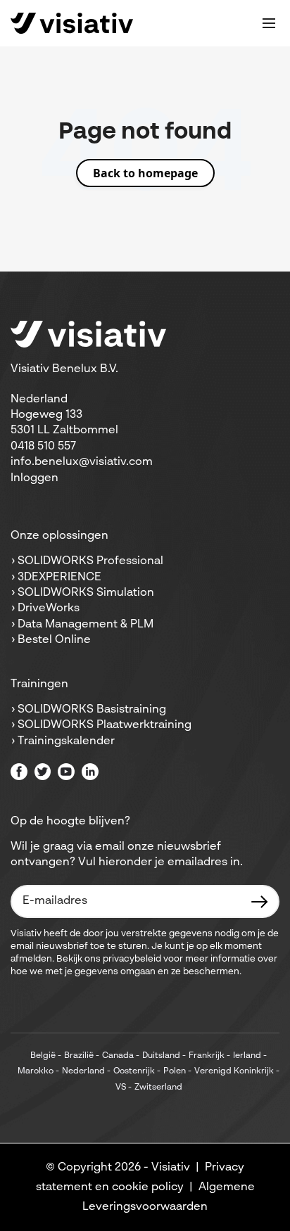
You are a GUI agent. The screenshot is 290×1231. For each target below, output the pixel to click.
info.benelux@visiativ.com (82, 462)
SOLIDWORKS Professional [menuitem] (90, 561)
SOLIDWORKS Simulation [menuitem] (86, 593)
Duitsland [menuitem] (161, 1056)
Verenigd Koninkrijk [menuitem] (234, 1071)
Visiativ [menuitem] (170, 1167)
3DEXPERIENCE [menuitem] (59, 577)
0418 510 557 (43, 446)
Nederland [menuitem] (83, 1071)
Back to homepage (145, 173)
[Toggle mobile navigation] (268, 23)
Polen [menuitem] (174, 1071)
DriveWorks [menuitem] (49, 608)
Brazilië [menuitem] (79, 1056)
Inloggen (34, 478)
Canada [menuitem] (118, 1056)
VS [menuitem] (120, 1087)
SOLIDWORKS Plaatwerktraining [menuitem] (104, 725)
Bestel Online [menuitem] (54, 640)
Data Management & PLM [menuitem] (85, 624)
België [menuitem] (43, 1056)
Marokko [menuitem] (35, 1071)
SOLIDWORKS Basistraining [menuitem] (92, 709)
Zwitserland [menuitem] (158, 1087)
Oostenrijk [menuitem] (134, 1071)
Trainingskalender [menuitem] (66, 741)
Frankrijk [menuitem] (207, 1056)
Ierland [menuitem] (247, 1056)
